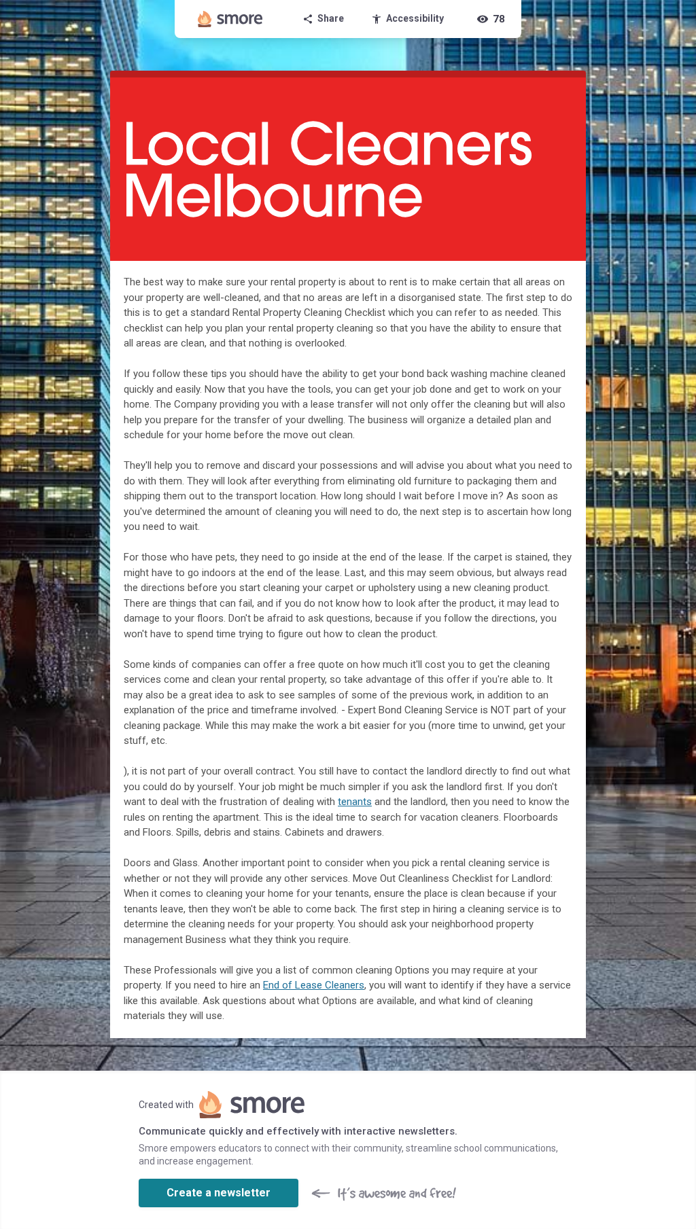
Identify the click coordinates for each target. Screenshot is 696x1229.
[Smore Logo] (230, 19)
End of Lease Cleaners (313, 985)
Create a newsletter (219, 1192)
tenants (355, 802)
